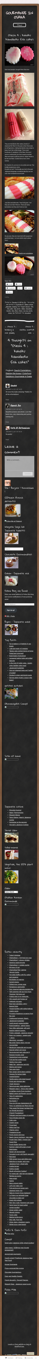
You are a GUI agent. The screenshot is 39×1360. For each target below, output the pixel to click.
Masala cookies (14, 1212)
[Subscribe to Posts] (5, 616)
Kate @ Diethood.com (20, 428)
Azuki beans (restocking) (17, 656)
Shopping (14, 306)
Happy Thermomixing (16, 813)
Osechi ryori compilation (26, 253)
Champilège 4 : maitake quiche (19, 965)
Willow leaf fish (14, 1127)
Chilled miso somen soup (17, 984)
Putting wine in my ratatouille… (19, 996)
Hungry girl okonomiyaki (17, 1152)
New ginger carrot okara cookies (20, 1072)
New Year (15, 310)
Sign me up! (11, 610)
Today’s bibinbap (14, 955)
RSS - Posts (10, 616)
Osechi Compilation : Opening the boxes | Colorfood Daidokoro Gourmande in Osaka (19, 373)
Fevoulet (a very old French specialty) (21, 1154)
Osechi (20, 310)
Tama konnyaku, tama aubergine (19, 1086)
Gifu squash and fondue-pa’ (18, 999)
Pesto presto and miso (17, 1135)
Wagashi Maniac (14, 815)
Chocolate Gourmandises (13, 1272)
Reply (7, 399)
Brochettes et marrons (16, 980)
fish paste (17, 308)
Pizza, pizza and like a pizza (14, 1268)
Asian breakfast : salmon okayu (19, 1026)
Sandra (13, 385)
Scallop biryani (14, 1166)
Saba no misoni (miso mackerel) (19, 1193)
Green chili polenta (15, 1200)
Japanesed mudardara (16, 668)
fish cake (10, 308)
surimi (10, 313)
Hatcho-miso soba (15, 1062)
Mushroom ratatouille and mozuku (20, 1047)
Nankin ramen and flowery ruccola (20, 1094)
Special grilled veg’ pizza (17, 1050)
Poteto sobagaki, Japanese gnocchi (21, 1033)
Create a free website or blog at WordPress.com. (19, 1345)
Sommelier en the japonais (18, 822)
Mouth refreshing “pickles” (18, 1171)
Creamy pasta (13, 1123)
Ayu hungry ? (13, 1101)
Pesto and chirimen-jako (17, 1081)
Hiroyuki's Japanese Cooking (18, 825)
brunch (28, 306)
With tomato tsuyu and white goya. (20, 1159)
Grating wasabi (14, 1169)
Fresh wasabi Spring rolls (17, 1144)
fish (32, 306)
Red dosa (12, 1157)
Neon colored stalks (16, 1183)
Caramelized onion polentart (18, 1057)
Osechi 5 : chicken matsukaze (27, 330)
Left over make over (16, 1186)
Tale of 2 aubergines (16, 1096)
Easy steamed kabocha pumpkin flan (21, 989)
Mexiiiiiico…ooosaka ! (16, 1040)
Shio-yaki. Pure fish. (15, 1220)
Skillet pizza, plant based (17, 1224)
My (25, 302)
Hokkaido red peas (15, 1001)
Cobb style (12, 1120)
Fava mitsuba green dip (17, 1118)
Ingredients (19, 304)
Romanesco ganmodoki (17, 987)
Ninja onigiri (13, 1178)
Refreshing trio (14, 1098)
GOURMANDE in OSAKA (19, 15)
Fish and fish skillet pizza (17, 1060)
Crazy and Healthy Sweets (14, 1276)
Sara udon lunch (14, 1069)
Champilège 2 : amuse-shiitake (19, 960)
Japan (23, 308)
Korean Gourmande (11, 1264)
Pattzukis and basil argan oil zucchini (21, 1115)
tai (13, 313)
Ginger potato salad (15, 1210)
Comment (28, 474)
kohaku (8, 310)
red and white (27, 310)
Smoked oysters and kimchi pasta (20, 675)
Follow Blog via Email (16, 590)
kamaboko (29, 308)
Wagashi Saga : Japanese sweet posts (18, 1284)
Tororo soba (13, 1215)
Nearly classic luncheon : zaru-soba (21, 1137)
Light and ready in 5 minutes (18, 649)
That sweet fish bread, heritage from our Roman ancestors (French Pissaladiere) (21, 1110)
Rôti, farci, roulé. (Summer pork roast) (21, 1203)
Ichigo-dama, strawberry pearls (19, 1222)
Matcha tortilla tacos (16, 1217)
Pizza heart (13, 1125)
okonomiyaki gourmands (13, 1254)
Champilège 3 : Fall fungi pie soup (20, 958)
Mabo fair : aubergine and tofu (19, 1064)
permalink (28, 313)
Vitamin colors (14, 1130)
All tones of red (14, 967)
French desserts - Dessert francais (16, 1280)
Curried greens (14, 982)
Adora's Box (15, 405)
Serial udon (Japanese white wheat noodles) (19, 1243)
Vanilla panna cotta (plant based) (20, 1079)
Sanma (11, 1181)
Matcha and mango (15, 1067)
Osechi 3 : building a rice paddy (10, 330)
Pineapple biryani (15, 1132)
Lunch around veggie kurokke (18, 1023)
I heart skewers (14, 1084)
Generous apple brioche (17, 963)
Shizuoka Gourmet (15, 810)
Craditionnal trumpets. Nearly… (19, 1018)
